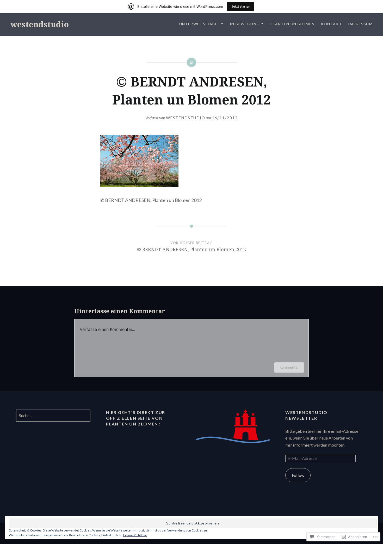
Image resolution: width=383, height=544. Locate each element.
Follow (298, 475)
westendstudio (39, 24)
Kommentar (289, 367)
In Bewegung (245, 24)
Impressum (360, 24)
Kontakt (331, 24)
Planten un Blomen (292, 24)
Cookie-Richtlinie (135, 535)
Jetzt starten (240, 6)
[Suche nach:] (53, 415)
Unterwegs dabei (199, 24)
